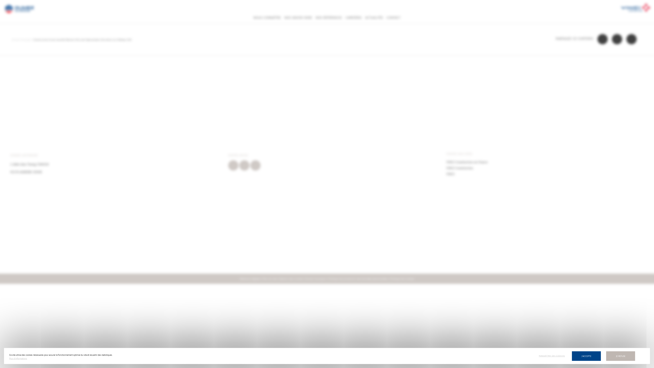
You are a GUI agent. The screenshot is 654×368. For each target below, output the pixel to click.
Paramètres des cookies (552, 355)
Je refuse (620, 356)
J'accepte (586, 356)
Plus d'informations (18, 358)
